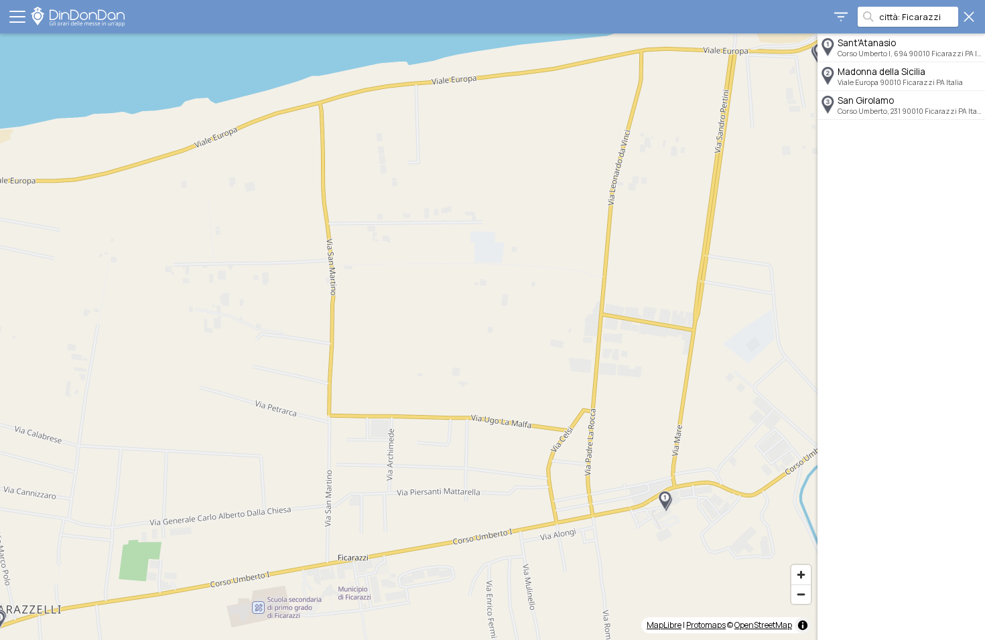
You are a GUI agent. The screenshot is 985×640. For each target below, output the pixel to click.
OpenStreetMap (763, 625)
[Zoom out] (801, 594)
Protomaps (706, 625)
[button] (664, 501)
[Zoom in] (801, 574)
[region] (408, 336)
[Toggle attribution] (803, 625)
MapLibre (664, 625)
